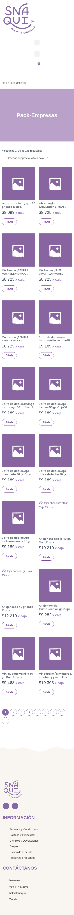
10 (61, 712)
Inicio (4, 82)
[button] (37, 42)
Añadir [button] (9, 221)
